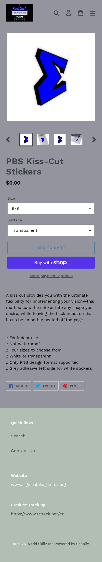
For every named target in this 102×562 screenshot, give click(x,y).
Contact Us (23, 450)
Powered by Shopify (72, 544)
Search (18, 435)
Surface (14, 220)
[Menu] (92, 13)
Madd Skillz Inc (40, 544)
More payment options (51, 276)
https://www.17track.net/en (37, 514)
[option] (26, 139)
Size (11, 198)
